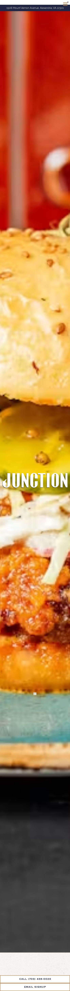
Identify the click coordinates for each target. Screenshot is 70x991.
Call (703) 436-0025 (35, 979)
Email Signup (35, 987)
